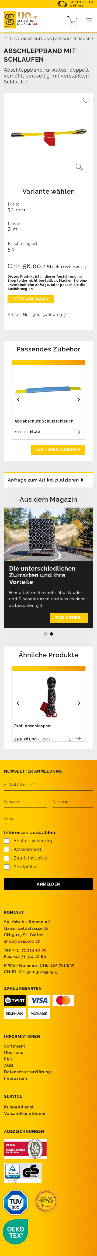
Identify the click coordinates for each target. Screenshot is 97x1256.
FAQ (8, 1059)
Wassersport (27, 849)
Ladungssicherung (32, 39)
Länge (14, 224)
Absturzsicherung (32, 840)
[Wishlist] (86, 102)
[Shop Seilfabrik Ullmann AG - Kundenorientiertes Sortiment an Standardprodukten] (21, 20)
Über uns (13, 1052)
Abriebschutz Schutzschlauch (44, 421)
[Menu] (89, 20)
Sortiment (14, 1046)
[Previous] (18, 399)
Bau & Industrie (30, 858)
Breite (14, 204)
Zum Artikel (69, 617)
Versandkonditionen (25, 1113)
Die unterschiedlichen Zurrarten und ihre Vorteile (42, 575)
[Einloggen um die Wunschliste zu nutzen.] (86, 102)
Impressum (15, 1078)
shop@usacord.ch (22, 941)
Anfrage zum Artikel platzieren (43, 480)
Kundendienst (19, 1107)
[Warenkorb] (72, 20)
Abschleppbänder (74, 39)
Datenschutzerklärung (27, 1072)
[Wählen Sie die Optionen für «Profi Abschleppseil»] (69, 738)
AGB (8, 1065)
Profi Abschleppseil (33, 726)
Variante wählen (48, 191)
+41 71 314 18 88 (30, 950)
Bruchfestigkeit (23, 244)
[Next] (78, 399)
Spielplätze (25, 866)
